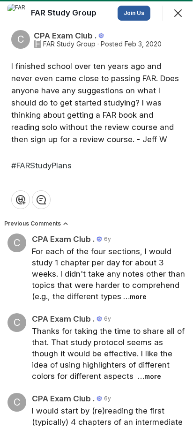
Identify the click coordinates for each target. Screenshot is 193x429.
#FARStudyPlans (41, 165)
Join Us (134, 12)
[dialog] (96, 214)
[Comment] (41, 199)
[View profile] (16, 13)
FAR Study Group (69, 44)
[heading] (64, 12)
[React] (21, 200)
